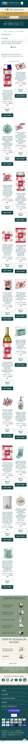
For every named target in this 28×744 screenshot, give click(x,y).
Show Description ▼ (14, 61)
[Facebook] (3, 680)
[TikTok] (11, 680)
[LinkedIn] (24, 680)
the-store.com (11, 731)
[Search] (22, 17)
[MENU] (1, 17)
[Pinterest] (20, 680)
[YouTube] (16, 680)
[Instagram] (7, 680)
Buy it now (7, 115)
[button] (3, 3)
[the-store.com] (14, 17)
